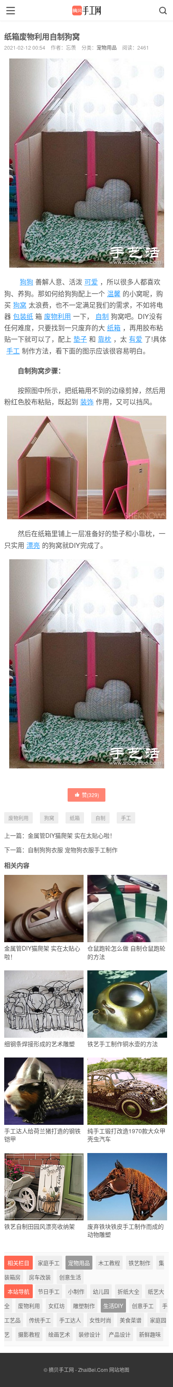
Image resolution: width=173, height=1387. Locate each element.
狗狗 (26, 282)
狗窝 (19, 305)
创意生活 (70, 1277)
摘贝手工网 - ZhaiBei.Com (78, 1369)
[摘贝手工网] (86, 10)
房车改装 (40, 1277)
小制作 (76, 1291)
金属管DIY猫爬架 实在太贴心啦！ (71, 835)
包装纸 (23, 316)
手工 (13, 351)
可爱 (91, 282)
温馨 (114, 293)
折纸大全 (128, 1291)
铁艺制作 (139, 1263)
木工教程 (109, 1263)
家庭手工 (49, 1263)
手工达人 (70, 1320)
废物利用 (57, 316)
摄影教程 (29, 1334)
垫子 (80, 339)
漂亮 (33, 545)
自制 (102, 316)
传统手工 (40, 1320)
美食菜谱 (131, 1320)
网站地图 (119, 1369)
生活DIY (113, 1306)
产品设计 (120, 1334)
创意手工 (143, 1306)
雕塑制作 (84, 1306)
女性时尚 (100, 1320)
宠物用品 (107, 47)
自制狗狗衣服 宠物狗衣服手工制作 (73, 849)
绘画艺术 (59, 1334)
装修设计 (89, 1334)
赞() (90, 794)
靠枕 (104, 339)
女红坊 (56, 1306)
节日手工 (49, 1291)
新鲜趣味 (150, 1334)
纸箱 (114, 327)
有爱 (135, 339)
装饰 (87, 402)
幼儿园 (101, 1291)
